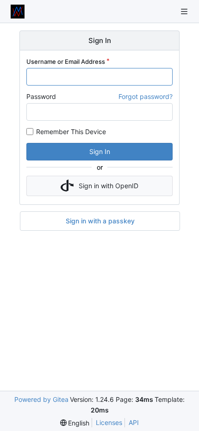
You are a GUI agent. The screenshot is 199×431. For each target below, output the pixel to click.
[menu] (75, 423)
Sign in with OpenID (108, 186)
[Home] (18, 11)
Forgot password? (145, 96)
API (134, 422)
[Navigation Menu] (185, 11)
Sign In (99, 151)
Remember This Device (71, 131)
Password (41, 96)
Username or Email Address (65, 61)
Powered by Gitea (41, 399)
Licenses (109, 422)
